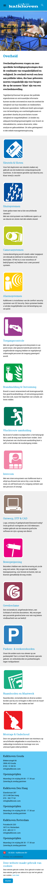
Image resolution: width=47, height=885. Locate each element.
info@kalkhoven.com (11, 769)
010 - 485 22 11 (9, 830)
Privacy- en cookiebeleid (13, 856)
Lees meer (15, 875)
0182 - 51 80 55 (9, 766)
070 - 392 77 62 (9, 798)
